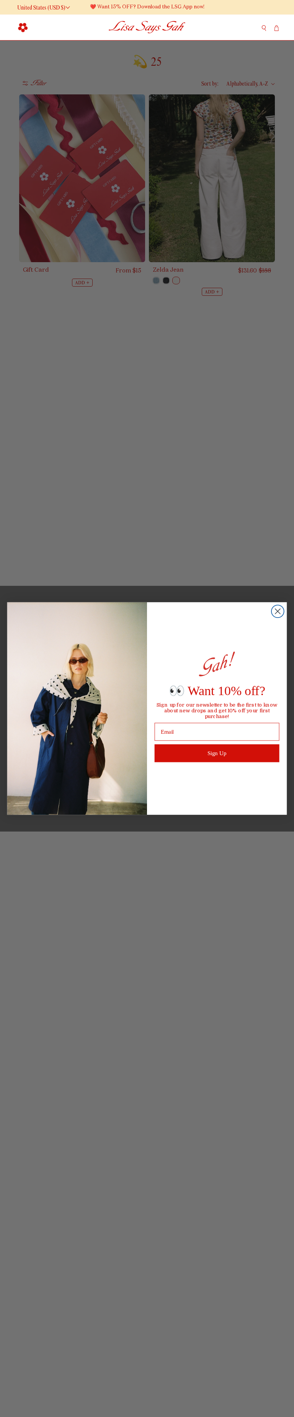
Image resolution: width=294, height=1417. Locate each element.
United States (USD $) (41, 7)
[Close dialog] (277, 611)
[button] (23, 27)
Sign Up (217, 753)
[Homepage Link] (147, 27)
